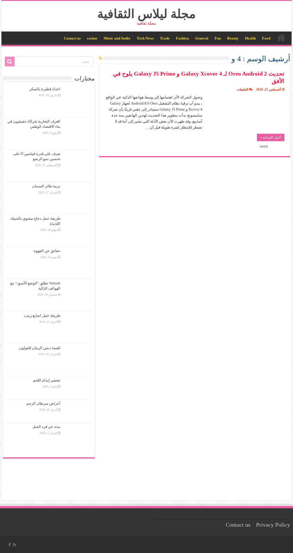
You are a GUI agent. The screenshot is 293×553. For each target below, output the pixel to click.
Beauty (233, 38)
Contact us (72, 38)
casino (92, 38)
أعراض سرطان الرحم (43, 403)
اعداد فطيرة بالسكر (44, 89)
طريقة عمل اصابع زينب (42, 315)
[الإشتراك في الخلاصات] (100, 58)
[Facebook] (9, 544)
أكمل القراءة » (270, 137)
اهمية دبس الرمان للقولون (39, 348)
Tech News (145, 38)
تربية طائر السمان (46, 186)
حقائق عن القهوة (47, 251)
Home (281, 38)
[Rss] (14, 544)
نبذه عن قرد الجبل (46, 426)
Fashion (182, 38)
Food (266, 38)
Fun (218, 38)
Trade (165, 38)
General (201, 38)
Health (250, 38)
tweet (264, 146)
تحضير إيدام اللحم (46, 380)
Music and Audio (117, 38)
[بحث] (10, 61)
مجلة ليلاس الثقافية (146, 14)
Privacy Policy (273, 525)
